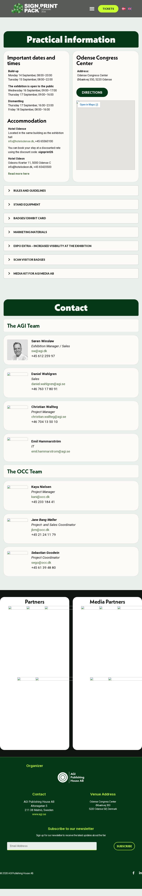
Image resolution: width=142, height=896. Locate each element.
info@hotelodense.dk (21, 141)
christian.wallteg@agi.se (48, 417)
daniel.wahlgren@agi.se (48, 384)
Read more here (18, 173)
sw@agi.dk (39, 351)
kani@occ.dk (40, 497)
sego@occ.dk (41, 563)
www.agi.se (39, 814)
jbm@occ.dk (40, 530)
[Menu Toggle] (92, 8)
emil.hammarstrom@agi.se (50, 451)
